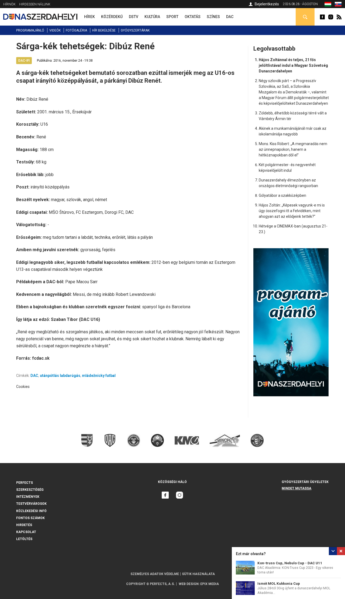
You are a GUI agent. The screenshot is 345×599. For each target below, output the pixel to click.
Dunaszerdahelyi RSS (339, 17)
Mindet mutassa (296, 488)
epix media (209, 584)
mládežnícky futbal (99, 375)
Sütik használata (198, 574)
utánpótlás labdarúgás (60, 375)
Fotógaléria (76, 30)
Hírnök (9, 4)
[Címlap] (40, 17)
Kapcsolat (26, 532)
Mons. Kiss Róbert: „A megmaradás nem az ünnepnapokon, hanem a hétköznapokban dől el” (293, 149)
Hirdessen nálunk (34, 4)
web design (189, 584)
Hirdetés (24, 525)
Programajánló (30, 30)
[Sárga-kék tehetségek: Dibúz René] (328, 5)
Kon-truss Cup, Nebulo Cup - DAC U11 (289, 563)
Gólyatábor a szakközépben (282, 195)
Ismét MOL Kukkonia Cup (278, 584)
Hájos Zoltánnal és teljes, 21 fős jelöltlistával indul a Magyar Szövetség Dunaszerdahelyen (293, 65)
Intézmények (27, 497)
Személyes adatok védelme (154, 574)
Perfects (24, 483)
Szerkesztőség (30, 490)
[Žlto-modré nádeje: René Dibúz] (338, 5)
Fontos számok (30, 518)
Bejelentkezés (267, 4)
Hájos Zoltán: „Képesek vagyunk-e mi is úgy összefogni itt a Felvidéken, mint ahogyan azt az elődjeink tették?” (292, 211)
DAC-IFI (24, 60)
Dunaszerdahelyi (322, 17)
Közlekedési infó (31, 511)
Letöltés (24, 539)
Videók (55, 30)
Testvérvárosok (31, 504)
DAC (34, 375)
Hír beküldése (104, 30)
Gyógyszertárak (135, 30)
